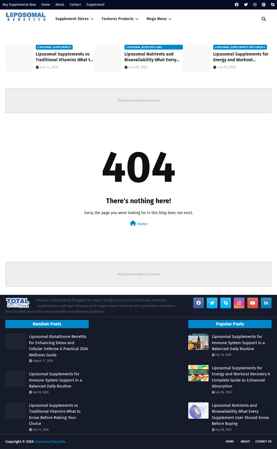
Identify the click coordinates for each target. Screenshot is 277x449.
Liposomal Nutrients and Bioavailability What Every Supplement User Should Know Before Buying (150, 57)
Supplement (95, 5)
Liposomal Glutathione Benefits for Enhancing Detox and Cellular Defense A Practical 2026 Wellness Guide (58, 345)
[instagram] (255, 4)
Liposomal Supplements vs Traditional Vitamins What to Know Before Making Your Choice (64, 57)
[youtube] (252, 303)
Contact (75, 5)
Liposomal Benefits (49, 442)
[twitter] (246, 4)
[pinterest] (263, 4)
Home (45, 5)
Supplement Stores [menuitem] (72, 19)
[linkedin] (266, 303)
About (59, 5)
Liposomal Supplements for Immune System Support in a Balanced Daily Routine (55, 380)
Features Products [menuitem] (118, 19)
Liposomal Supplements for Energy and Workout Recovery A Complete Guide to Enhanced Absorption (240, 57)
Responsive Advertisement (138, 100)
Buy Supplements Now (19, 5)
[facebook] (236, 4)
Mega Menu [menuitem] (157, 19)
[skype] (272, 4)
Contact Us (263, 441)
